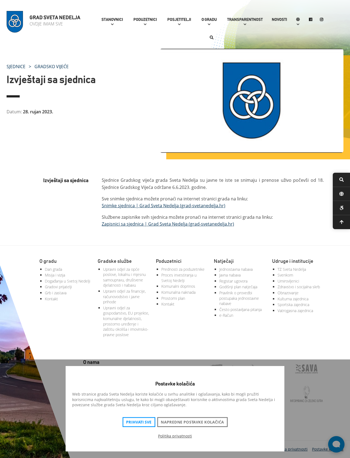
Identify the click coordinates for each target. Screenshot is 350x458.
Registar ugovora (233, 281)
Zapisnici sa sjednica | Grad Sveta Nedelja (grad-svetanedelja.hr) (168, 224)
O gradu (209, 20)
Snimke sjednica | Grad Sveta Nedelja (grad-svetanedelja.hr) (163, 206)
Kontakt (51, 298)
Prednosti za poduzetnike (183, 269)
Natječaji (224, 261)
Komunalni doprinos (178, 286)
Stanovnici (112, 20)
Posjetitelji (179, 20)
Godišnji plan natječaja (238, 286)
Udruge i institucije (292, 261)
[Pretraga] (211, 38)
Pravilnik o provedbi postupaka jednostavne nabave (239, 298)
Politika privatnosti (175, 436)
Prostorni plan (173, 298)
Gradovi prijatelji (58, 286)
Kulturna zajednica (293, 298)
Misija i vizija (55, 275)
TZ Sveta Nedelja (292, 269)
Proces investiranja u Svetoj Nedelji (179, 277)
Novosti (279, 20)
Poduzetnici (145, 20)
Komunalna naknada (178, 292)
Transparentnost (245, 20)
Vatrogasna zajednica (295, 310)
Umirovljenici (288, 281)
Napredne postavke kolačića (192, 422)
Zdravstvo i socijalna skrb (299, 286)
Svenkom (285, 275)
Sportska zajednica (293, 304)
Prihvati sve (138, 422)
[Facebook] (311, 20)
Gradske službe (115, 261)
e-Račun (226, 315)
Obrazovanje (288, 292)
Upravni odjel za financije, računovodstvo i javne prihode (124, 296)
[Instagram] (321, 20)
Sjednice (16, 67)
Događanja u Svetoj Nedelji (67, 281)
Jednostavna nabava (236, 269)
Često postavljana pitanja (240, 309)
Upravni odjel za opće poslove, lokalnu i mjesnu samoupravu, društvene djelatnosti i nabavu (124, 277)
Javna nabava (230, 275)
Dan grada (53, 269)
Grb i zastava (55, 292)
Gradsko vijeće (51, 67)
